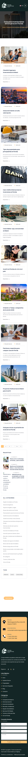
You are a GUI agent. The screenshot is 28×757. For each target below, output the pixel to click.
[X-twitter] (11, 669)
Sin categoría (6, 556)
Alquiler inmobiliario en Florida (10, 502)
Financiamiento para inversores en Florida (13, 513)
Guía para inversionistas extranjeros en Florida (13, 522)
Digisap (18, 751)
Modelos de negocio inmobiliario (11, 541)
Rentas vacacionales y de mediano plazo (13, 550)
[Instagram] (13, 669)
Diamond (6, 574)
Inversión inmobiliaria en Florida (10, 530)
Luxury (12, 574)
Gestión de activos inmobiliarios (11, 516)
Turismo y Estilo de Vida (9, 559)
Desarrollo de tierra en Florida (10, 510)
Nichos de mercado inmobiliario (10, 543)
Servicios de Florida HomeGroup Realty (12, 554)
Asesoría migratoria (8, 504)
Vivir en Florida (6, 562)
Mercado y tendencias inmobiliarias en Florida (12, 537)
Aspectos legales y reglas (9, 507)
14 (16, 446)
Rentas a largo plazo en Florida (10, 546)
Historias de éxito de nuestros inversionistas (10, 527)
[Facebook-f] (8, 669)
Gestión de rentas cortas (11, 518)
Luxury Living (19, 574)
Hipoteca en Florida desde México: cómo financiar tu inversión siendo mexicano (17, 468)
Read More (5, 81)
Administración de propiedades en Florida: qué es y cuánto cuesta (18, 476)
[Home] (8, 651)
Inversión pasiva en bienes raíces (11, 533)
